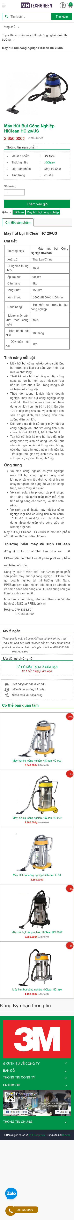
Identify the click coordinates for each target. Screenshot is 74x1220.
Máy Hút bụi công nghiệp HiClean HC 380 (37, 989)
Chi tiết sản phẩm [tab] (17, 222)
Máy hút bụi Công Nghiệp (49, 250)
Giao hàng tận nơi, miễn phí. (28, 684)
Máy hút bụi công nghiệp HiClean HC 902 (37, 817)
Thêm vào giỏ (37, 203)
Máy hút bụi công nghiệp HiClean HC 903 (37, 760)
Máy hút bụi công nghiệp (43, 212)
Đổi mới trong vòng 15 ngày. (28, 689)
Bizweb (66, 1135)
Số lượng (10, 186)
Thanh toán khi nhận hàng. (27, 695)
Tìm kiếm (62, 16)
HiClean (49, 162)
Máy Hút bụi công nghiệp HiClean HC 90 (37, 874)
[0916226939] (11, 1211)
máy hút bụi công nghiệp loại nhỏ (37, 426)
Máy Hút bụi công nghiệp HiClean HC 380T (37, 932)
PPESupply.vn (37, 1135)
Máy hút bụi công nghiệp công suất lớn (36, 363)
